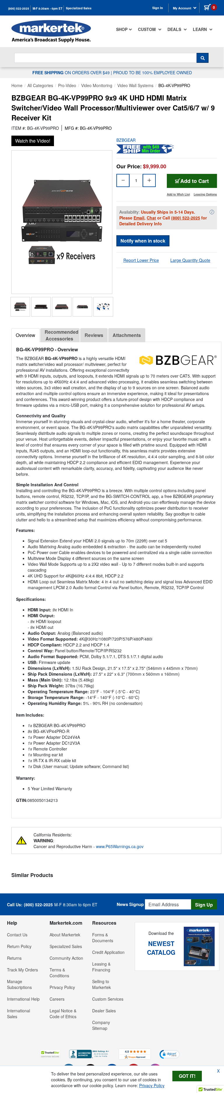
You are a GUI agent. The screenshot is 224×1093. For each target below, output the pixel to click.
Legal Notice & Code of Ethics (63, 1013)
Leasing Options (205, 194)
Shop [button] (121, 29)
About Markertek (65, 935)
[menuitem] (124, 29)
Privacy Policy (62, 987)
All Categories (40, 85)
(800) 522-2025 (18, 8)
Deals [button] (174, 29)
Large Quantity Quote (190, 260)
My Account (182, 8)
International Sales (18, 1013)
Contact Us (17, 935)
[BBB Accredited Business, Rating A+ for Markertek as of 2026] (89, 1053)
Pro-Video (67, 85)
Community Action (66, 958)
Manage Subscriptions (19, 984)
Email (139, 218)
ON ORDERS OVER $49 (71, 72)
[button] (50, 1054)
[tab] (25, 335)
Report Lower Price (141, 260)
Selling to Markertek (101, 984)
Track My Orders (22, 970)
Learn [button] (200, 29)
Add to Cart (194, 181)
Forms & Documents (102, 937)
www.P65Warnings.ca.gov (120, 846)
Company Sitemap (101, 1025)
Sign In (157, 8)
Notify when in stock (142, 240)
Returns (14, 958)
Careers (57, 999)
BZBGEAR (126, 140)
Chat (151, 218)
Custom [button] (147, 29)
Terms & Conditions (59, 972)
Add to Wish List (178, 194)
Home (16, 85)
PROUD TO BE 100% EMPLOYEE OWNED (152, 72)
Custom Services (107, 999)
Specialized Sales (79, 8)
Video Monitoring (96, 85)
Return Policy (19, 946)
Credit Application (108, 952)
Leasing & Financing (101, 967)
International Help (23, 999)
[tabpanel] (116, 577)
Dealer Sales (104, 1011)
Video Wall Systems (135, 85)
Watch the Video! (32, 140)
